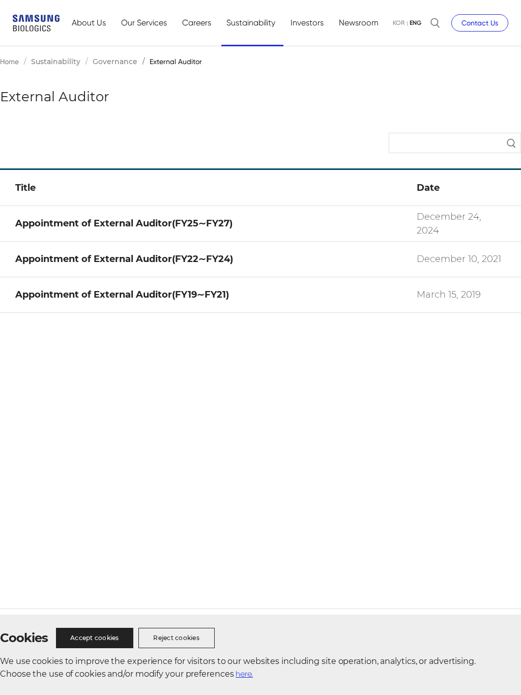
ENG (415, 23)
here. (244, 674)
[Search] (454, 142)
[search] (435, 23)
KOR (398, 23)
